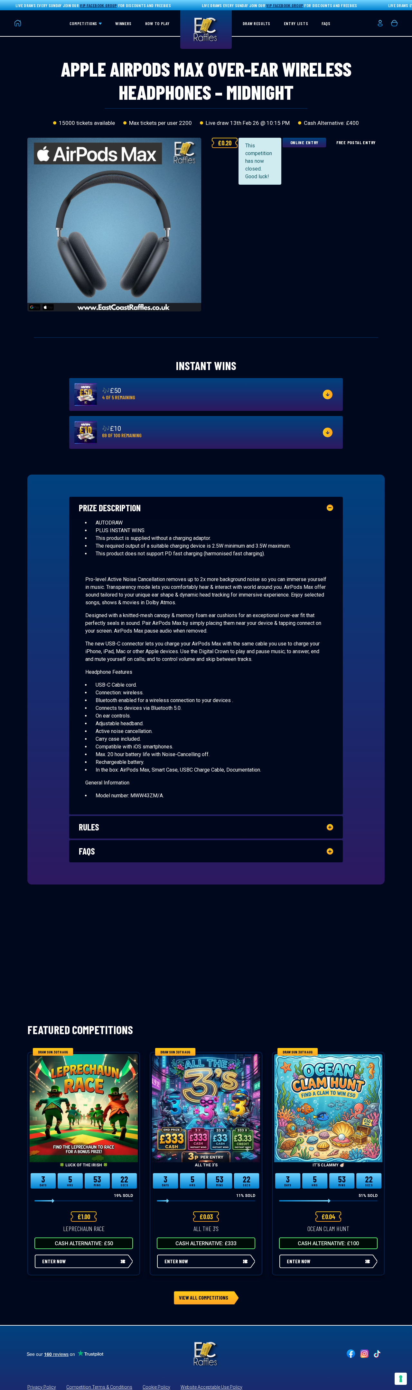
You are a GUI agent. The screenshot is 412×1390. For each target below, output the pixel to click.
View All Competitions (203, 1297)
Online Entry (304, 142)
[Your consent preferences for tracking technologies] (401, 1379)
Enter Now (54, 1261)
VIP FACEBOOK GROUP (98, 5)
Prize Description (110, 507)
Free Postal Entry (356, 142)
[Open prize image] (85, 394)
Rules (89, 826)
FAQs (87, 851)
